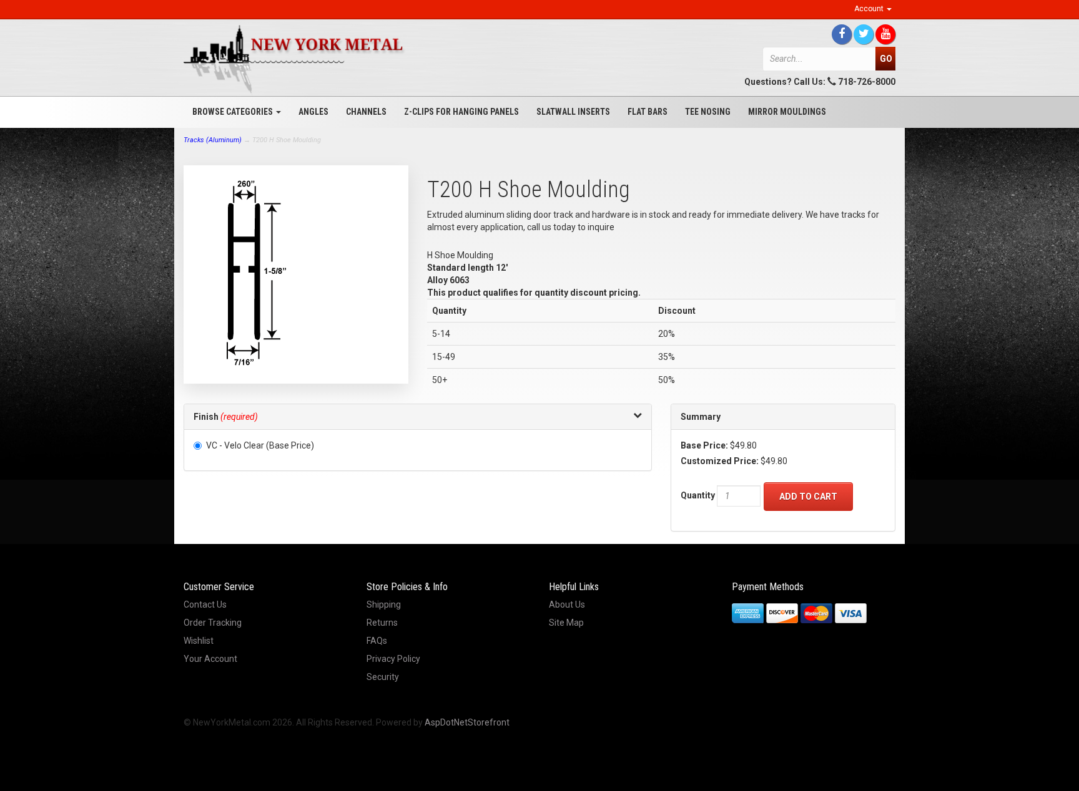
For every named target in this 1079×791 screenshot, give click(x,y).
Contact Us (205, 604)
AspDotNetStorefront (467, 722)
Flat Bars (648, 112)
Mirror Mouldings (787, 112)
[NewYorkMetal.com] (296, 59)
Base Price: (704, 445)
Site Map (566, 623)
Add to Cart (808, 497)
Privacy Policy (393, 659)
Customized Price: (720, 461)
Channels (366, 112)
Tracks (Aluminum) (213, 140)
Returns (382, 623)
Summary (701, 417)
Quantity (698, 495)
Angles (313, 112)
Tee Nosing (708, 112)
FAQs (377, 641)
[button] (418, 416)
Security (383, 677)
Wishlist (199, 641)
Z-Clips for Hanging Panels (461, 112)
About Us (567, 604)
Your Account (210, 659)
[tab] (417, 417)
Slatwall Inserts (573, 112)
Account (869, 8)
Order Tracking (213, 623)
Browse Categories (233, 112)
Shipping (384, 604)
